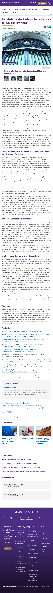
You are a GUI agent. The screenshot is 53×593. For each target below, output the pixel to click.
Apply (15, 12)
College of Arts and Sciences (41, 518)
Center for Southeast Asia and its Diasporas (20, 546)
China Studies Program (20, 554)
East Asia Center (20, 561)
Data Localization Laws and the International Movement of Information (18, 405)
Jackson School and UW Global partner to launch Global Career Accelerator (19, 463)
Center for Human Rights (20, 541)
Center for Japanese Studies (33, 550)
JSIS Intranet (45, 551)
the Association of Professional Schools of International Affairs (36, 586)
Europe (9, 412)
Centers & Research (35, 9)
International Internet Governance (10, 408)
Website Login (45, 554)
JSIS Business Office (45, 549)
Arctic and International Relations (20, 533)
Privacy (44, 408)
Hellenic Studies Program (32, 536)
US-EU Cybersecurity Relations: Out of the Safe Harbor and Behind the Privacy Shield (42, 440)
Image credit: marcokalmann (9, 63)
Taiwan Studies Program (33, 580)
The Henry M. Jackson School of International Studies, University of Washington (23, 3)
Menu (51, 14)
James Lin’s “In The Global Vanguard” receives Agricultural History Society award (21, 467)
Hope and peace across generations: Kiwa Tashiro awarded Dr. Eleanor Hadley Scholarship (23, 471)
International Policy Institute (25, 408)
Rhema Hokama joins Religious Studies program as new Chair (16, 459)
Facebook (45, 27)
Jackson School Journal (32, 543)
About (4, 9)
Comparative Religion (20, 556)
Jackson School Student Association (32, 546)
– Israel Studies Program (33, 574)
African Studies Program (20, 530)
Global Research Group (32, 534)
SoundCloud (45, 540)
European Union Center (20, 571)
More (35, 394)
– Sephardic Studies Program (33, 577)
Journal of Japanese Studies (32, 553)
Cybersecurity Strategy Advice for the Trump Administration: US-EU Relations (8, 440)
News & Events (6, 12)
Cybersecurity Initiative (20, 558)
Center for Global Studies (20, 539)
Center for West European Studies (14, 403)
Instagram (45, 536)
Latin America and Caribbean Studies (32, 556)
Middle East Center (32, 559)
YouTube (45, 538)
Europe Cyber (39, 405)
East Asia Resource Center (20, 563)
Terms (8, 554)
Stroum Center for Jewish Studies (33, 571)
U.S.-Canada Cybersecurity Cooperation (26, 439)
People (10, 9)
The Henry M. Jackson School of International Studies (18, 518)
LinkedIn (50, 27)
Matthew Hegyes (10, 28)
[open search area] (49, 3)
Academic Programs (20, 9)
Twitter (48, 27)
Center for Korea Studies (20, 543)
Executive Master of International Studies (32, 531)
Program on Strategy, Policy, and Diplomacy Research (32, 564)
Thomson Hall (7, 536)
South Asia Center (32, 567)
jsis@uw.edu (8, 544)
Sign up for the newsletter (45, 543)
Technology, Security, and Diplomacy (21, 417)
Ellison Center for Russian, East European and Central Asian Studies (20, 567)
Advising (46, 9)
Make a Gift (8, 548)
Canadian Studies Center (20, 536)
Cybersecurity (27, 403)
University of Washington (26, 512)
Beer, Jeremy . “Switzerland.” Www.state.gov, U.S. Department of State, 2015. (22, 331)
